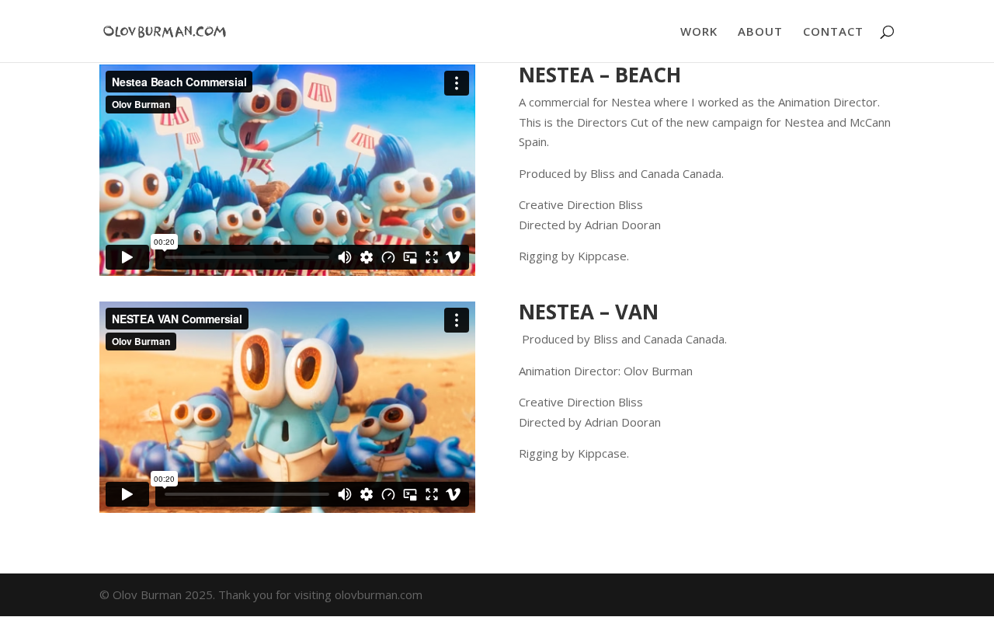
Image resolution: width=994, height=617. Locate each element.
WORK (699, 32)
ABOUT (760, 32)
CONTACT (833, 32)
